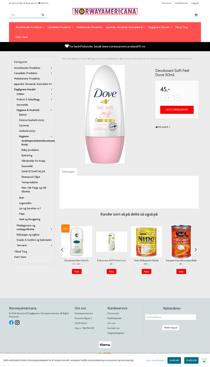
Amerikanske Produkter (27, 67)
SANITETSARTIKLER (33, 171)
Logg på (195, 3)
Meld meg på (170, 327)
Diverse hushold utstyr (31, 120)
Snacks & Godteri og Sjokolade (34, 239)
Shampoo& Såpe (30, 176)
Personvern (167, 3)
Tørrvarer (22, 245)
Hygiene (24, 136)
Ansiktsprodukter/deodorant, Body (139, 58)
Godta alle (191, 360)
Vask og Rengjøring (29, 219)
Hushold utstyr (27, 130)
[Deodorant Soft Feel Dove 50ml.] (105, 114)
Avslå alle (174, 360)
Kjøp (76, 271)
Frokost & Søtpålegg (28, 99)
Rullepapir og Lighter (28, 234)
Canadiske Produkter (25, 73)
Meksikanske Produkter (27, 78)
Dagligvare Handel (24, 89)
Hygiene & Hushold (28, 110)
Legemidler (25, 203)
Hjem (64, 58)
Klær (21, 197)
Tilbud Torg (20, 251)
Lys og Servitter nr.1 (30, 208)
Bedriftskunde (181, 3)
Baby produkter (30, 149)
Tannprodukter (29, 182)
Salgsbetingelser (115, 333)
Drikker (20, 94)
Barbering (26, 155)
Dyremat (24, 125)
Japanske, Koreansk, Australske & (32, 84)
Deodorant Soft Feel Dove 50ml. (175, 58)
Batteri (23, 114)
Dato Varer (20, 257)
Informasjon (68, 171)
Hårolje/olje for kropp (33, 160)
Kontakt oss (113, 328)
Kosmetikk (27, 166)
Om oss (111, 323)
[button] (63, 249)
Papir (22, 213)
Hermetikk (22, 104)
